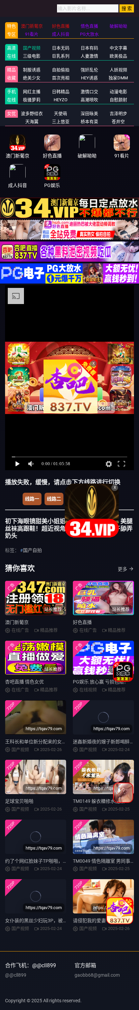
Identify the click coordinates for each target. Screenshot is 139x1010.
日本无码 (61, 47)
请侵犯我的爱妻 (89, 920)
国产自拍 (32, 550)
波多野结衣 (32, 113)
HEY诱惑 (89, 77)
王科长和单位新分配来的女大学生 (40, 741)
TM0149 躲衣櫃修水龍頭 (98, 801)
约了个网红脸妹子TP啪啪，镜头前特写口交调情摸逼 (60, 861)
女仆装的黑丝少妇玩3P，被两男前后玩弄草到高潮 (57, 920)
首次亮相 (61, 77)
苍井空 (118, 121)
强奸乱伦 (89, 69)
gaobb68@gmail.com (97, 975)
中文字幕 (118, 47)
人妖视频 (118, 69)
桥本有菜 (89, 121)
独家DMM (118, 77)
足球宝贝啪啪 (19, 801)
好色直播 (82, 622)
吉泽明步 (118, 113)
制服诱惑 (31, 69)
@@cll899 (15, 975)
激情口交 (89, 91)
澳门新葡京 (17, 622)
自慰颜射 (118, 99)
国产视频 (31, 47)
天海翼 (31, 121)
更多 (122, 569)
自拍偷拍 (61, 69)
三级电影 (31, 56)
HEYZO (60, 99)
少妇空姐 (104, 498)
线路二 (54, 498)
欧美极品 (118, 56)
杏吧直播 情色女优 (24, 681)
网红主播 (31, 91)
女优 (11, 113)
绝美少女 (31, 77)
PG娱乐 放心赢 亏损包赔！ (101, 681)
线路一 (32, 498)
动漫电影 (118, 91)
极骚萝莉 (31, 99)
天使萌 (60, 113)
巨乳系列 (61, 56)
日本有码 (89, 47)
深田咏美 (89, 113)
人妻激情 (89, 56)
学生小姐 (78, 498)
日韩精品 (61, 91)
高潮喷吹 (89, 99)
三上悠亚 (61, 121)
